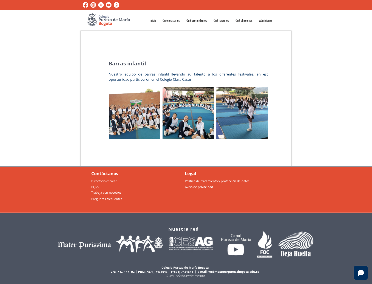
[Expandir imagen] (134, 113)
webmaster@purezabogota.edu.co (233, 272)
